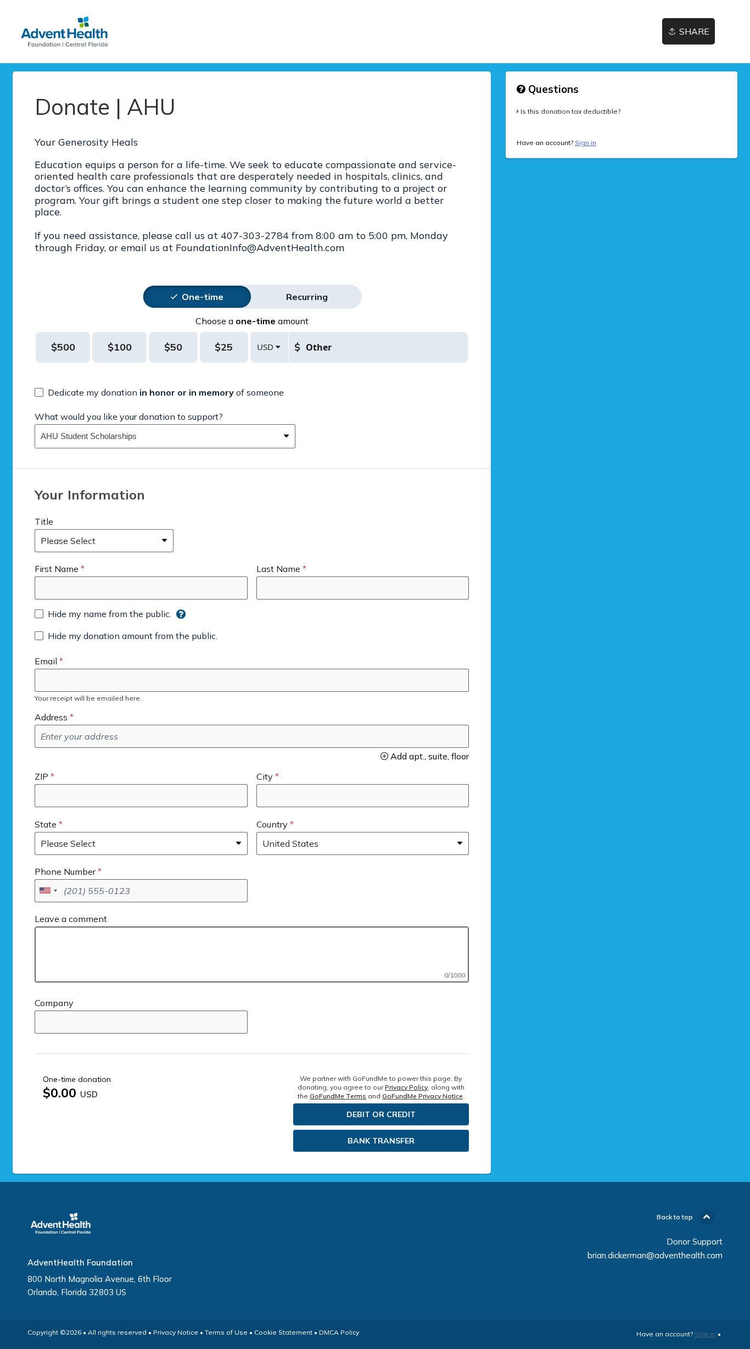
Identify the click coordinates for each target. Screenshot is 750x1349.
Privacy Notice (175, 1332)
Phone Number (65, 871)
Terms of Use (226, 1332)
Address (51, 717)
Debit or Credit (381, 1114)
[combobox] (156, 436)
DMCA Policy (339, 1332)
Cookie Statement (283, 1332)
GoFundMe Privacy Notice (422, 1096)
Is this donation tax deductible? (570, 111)
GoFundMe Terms (338, 1096)
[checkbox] (159, 392)
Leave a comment (71, 918)
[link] (64, 31)
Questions (552, 89)
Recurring (307, 296)
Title (44, 521)
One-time (202, 296)
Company (54, 1002)
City (264, 776)
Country (272, 824)
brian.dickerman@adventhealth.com (655, 1255)
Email (46, 661)
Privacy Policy (406, 1087)
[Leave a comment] (251, 954)
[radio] (202, 296)
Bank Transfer (381, 1141)
